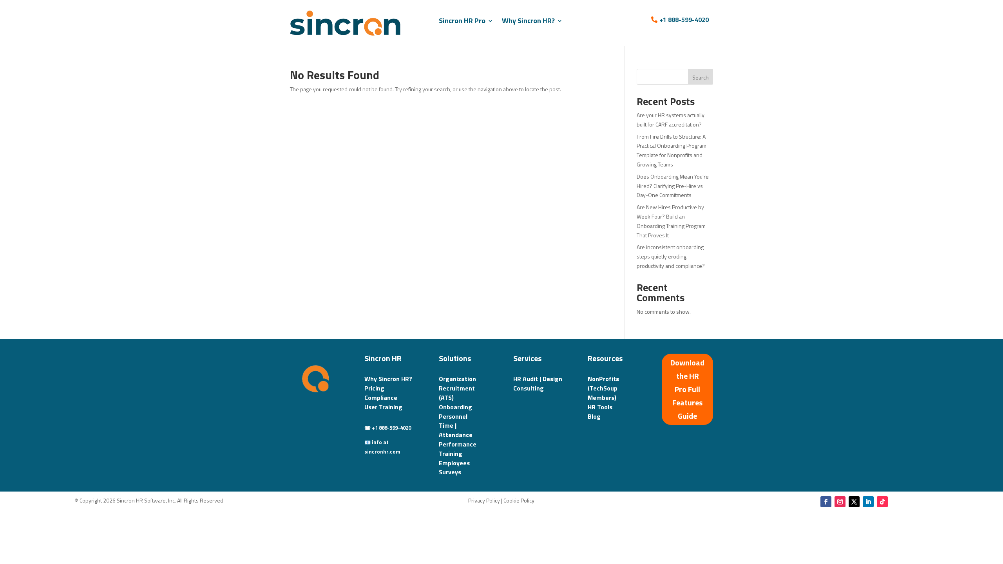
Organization (457, 378)
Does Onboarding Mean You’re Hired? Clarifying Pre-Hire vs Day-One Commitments (673, 185)
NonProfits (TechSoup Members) (603, 388)
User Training (383, 407)
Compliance (380, 397)
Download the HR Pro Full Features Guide (687, 389)
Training (450, 453)
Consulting (528, 388)
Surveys (450, 472)
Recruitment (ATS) (457, 392)
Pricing (374, 388)
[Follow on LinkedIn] (868, 501)
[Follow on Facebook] (825, 501)
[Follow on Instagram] (840, 501)
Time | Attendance (456, 430)
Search (700, 77)
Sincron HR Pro (462, 20)
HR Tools (600, 407)
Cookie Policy (518, 500)
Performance (457, 444)
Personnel (453, 416)
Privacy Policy (484, 500)
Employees (454, 463)
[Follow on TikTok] (882, 501)
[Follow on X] (854, 501)
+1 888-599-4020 (684, 19)
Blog (594, 416)
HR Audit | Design (537, 378)
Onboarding (455, 407)
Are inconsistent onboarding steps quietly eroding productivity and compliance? (671, 256)
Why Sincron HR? (528, 20)
